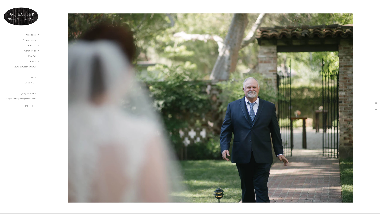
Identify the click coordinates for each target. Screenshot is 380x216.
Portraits (32, 45)
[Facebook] (32, 106)
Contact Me (30, 83)
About (33, 61)
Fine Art (32, 56)
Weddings (31, 35)
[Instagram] (26, 106)
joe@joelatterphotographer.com (21, 98)
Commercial (30, 51)
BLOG (33, 77)
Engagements (29, 40)
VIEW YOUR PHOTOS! (25, 67)
